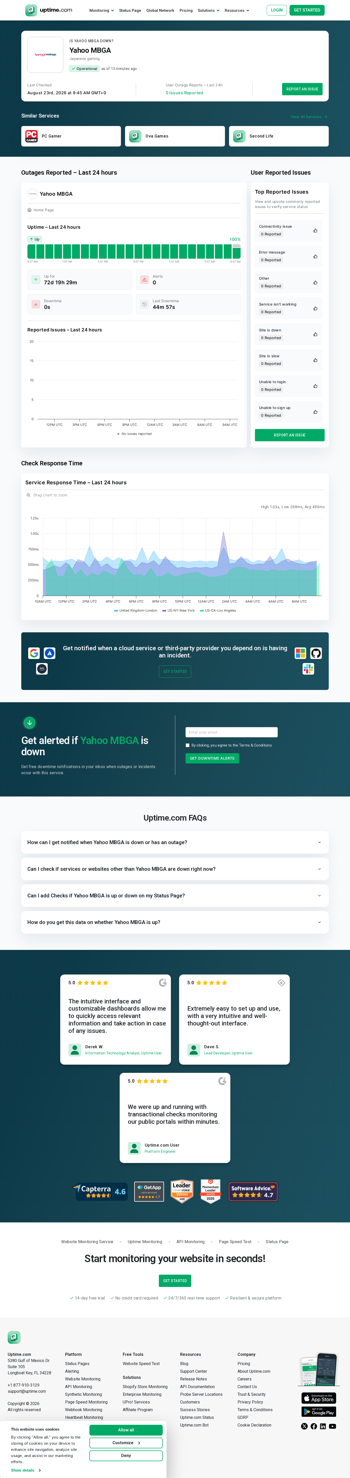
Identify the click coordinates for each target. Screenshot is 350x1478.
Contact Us (247, 1386)
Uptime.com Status (197, 1417)
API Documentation (197, 1386)
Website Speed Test (141, 1363)
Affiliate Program (138, 1409)
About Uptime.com (254, 1371)
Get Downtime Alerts (212, 758)
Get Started (175, 671)
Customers (190, 1402)
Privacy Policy (250, 1402)
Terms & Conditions (255, 745)
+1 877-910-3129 (23, 1385)
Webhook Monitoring (83, 1409)
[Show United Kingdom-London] (135, 610)
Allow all (126, 1430)
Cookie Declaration (254, 1425)
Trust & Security (252, 1394)
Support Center (193, 1371)
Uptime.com (19, 1354)
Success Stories (195, 1409)
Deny (126, 1455)
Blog (184, 1363)
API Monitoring (78, 1386)
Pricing (244, 1363)
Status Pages (77, 1363)
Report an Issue (302, 89)
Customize (122, 1442)
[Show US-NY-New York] (178, 610)
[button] (175, 842)
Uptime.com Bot (194, 1425)
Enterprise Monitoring (142, 1394)
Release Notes (193, 1379)
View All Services (306, 116)
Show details (22, 1470)
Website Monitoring (82, 1379)
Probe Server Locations (201, 1394)
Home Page (44, 210)
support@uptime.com (27, 1391)
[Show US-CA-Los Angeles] (218, 610)
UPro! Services (136, 1402)
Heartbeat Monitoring (84, 1417)
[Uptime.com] (14, 1337)
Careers (245, 1379)
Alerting (72, 1371)
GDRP (243, 1417)
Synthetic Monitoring (83, 1394)
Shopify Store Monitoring (145, 1386)
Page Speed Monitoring (86, 1402)
